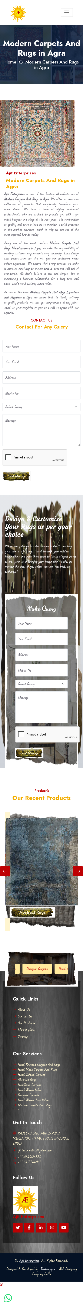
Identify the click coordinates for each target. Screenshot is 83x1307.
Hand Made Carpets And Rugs (37, 1069)
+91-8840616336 (29, 1157)
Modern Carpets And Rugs (35, 1105)
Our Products (26, 1023)
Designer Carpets (19, 969)
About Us (24, 1009)
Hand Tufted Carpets (31, 1074)
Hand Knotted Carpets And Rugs (39, 1064)
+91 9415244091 (29, 1162)
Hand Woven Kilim (30, 1090)
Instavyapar (48, 1269)
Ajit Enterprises (29, 1260)
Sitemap (23, 1036)
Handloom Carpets (29, 1085)
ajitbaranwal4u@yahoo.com (35, 1150)
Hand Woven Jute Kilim (56, 969)
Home (10, 62)
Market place (26, 1030)
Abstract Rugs (27, 1080)
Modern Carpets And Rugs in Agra (52, 65)
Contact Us (25, 1016)
